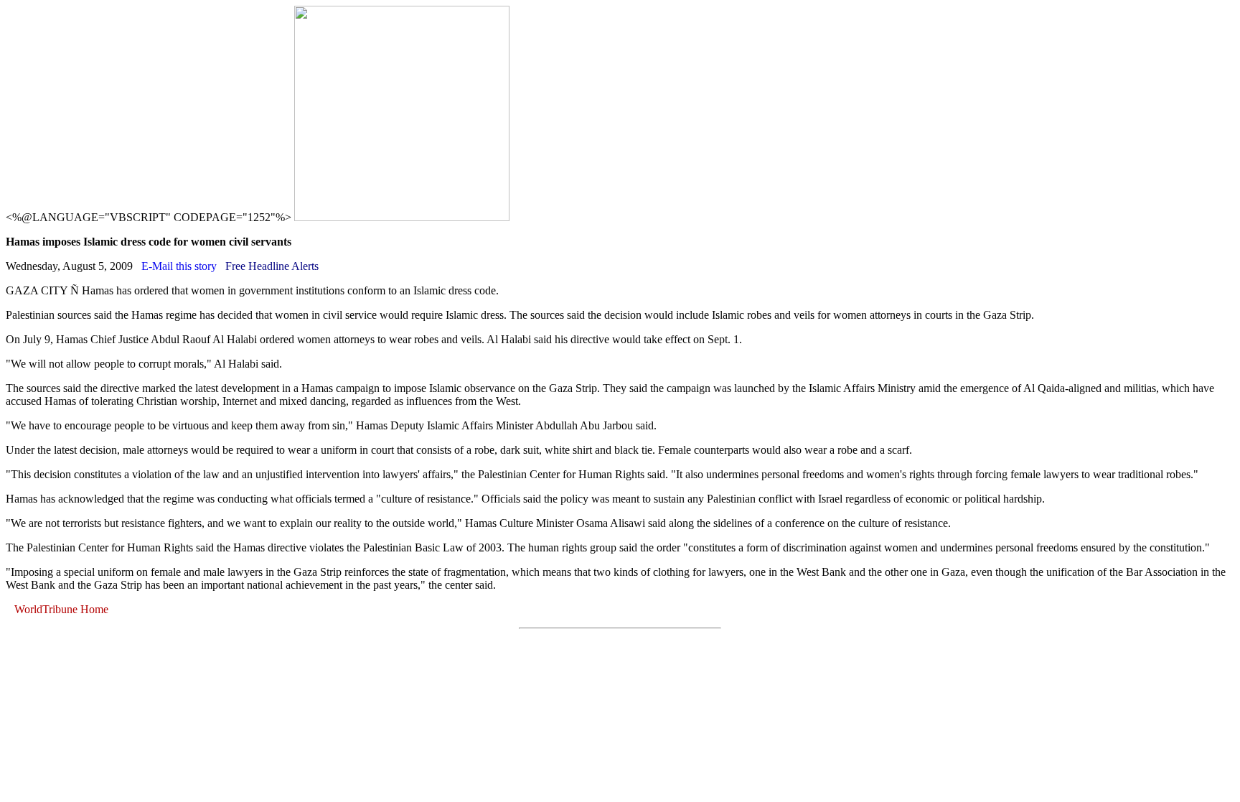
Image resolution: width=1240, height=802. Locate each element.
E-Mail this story (179, 266)
